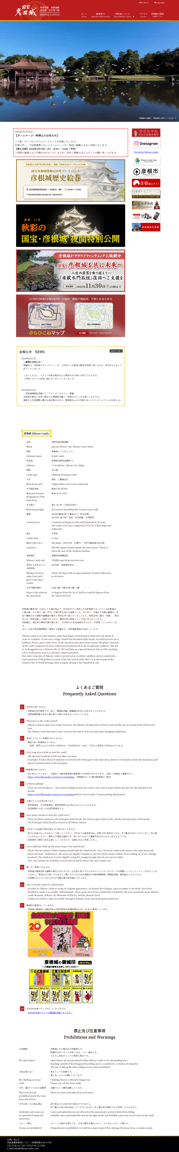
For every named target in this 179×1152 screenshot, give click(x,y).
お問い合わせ (143, 2)
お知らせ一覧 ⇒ (116, 351)
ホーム (84, 15)
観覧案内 (100, 15)
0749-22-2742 (18, 1145)
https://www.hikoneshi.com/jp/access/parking (51, 776)
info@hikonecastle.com (26, 1148)
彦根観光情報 (157, 15)
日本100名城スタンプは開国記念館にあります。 (50, 1012)
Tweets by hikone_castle (146, 152)
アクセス (143, 15)
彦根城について (122, 15)
